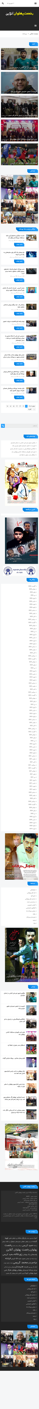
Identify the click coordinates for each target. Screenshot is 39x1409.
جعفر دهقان (24, 1242)
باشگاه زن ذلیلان (17, 1238)
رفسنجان (34, 1254)
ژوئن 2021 (33, 774)
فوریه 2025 (33, 641)
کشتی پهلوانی (15, 1273)
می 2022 (33, 741)
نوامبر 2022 (32, 723)
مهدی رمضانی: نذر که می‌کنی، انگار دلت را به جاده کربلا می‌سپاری (14, 1111)
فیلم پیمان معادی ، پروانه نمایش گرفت (14, 1058)
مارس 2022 (32, 747)
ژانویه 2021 (33, 789)
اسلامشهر (32, 1238)
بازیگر (24, 1238)
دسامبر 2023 (32, 683)
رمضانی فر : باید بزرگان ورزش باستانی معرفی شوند (14, 306)
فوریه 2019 (33, 829)
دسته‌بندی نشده (31, 902)
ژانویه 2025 (33, 644)
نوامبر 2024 (32, 650)
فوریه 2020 (33, 823)
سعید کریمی (8, 1254)
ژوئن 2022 (33, 738)
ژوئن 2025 (33, 629)
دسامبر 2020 (32, 792)
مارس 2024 (32, 674)
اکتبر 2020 (33, 798)
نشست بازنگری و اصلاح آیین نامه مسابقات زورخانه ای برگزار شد (15, 237)
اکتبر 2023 (33, 689)
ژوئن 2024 (33, 665)
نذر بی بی (31, 1267)
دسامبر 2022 (32, 720)
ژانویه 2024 (33, 680)
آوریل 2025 (33, 635)
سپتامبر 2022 (32, 729)
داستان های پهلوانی (30, 899)
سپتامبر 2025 (32, 619)
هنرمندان (19, 1266)
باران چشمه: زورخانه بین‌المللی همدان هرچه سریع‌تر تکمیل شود (13, 389)
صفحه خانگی (34, 34)
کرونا (26, 1273)
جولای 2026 (32, 589)
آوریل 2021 (33, 780)
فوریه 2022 (33, 750)
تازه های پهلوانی (31, 893)
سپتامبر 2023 (32, 692)
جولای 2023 (32, 698)
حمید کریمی (27, 1245)
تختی (10, 1238)
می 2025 (33, 632)
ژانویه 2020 (33, 826)
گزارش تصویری (32, 905)
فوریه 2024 (33, 677)
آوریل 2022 (33, 744)
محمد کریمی (20, 1262)
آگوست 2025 (32, 623)
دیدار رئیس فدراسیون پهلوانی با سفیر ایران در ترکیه (14, 1085)
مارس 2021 (32, 783)
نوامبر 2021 (32, 759)
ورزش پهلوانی (21, 1270)
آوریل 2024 (33, 671)
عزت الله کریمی (16, 1258)
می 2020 (33, 814)
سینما (35, 1259)
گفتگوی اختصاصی (31, 908)
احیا (35, 1238)
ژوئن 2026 (33, 592)
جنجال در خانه (10, 1241)
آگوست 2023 (32, 695)
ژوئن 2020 (33, 811)
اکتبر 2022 (33, 726)
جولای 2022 (32, 735)
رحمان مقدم (15, 1246)
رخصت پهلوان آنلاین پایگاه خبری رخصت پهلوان (19, 13)
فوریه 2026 (33, 604)
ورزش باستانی (7, 1267)
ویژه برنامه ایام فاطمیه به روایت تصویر (13, 321)
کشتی (19, 1273)
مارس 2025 (32, 638)
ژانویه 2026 (33, 607)
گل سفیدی (8, 1273)
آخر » (29, 409)
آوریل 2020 (33, 817)
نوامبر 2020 (32, 795)
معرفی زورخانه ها (31, 911)
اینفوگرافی (33, 890)
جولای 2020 (32, 808)
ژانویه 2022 (33, 753)
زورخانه (18, 1254)
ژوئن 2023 (33, 701)
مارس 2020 (32, 820)
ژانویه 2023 (33, 717)
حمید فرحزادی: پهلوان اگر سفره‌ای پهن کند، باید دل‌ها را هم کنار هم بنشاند (14, 1098)
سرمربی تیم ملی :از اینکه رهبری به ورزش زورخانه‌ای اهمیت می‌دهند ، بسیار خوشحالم (14, 338)
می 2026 (33, 595)
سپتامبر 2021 (32, 765)
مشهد (8, 1263)
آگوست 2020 (32, 805)
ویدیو (34, 920)
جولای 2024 (32, 662)
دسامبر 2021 (32, 756)
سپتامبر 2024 (32, 656)
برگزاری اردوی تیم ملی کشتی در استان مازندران (23, 443)
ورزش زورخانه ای (32, 1270)
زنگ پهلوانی (26, 1254)
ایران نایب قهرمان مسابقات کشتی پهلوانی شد (24, 452)
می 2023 (33, 704)
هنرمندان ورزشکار (31, 917)
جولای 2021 (32, 771)
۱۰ (7, 406)
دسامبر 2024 (32, 647)
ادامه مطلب (19, 245)
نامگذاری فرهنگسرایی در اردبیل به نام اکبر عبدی (23, 449)
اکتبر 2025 (33, 617)
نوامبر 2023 (32, 686)
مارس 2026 (32, 601)
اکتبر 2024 (33, 653)
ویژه (35, 923)
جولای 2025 (32, 626)
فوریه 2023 (33, 714)
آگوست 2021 (32, 768)
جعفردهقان (18, 1242)
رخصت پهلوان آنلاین (18, 1249)
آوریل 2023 (33, 707)
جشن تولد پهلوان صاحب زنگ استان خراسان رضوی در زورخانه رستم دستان (13, 356)
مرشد (11, 1263)
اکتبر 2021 (33, 762)
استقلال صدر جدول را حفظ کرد (27, 455)
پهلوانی (31, 1273)
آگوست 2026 (32, 586)
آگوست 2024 (32, 659)
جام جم (30, 1242)
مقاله (34, 914)
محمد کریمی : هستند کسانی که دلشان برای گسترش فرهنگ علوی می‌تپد (13, 289)
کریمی (23, 1273)
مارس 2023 (32, 710)
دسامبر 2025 (32, 610)
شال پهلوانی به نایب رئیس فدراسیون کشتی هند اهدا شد (14, 1072)
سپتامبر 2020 (32, 801)
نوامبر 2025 (32, 613)
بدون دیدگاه (11, 240)
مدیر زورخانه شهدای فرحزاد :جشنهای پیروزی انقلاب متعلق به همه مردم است (14, 271)
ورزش (12, 1267)
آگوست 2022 (32, 732)
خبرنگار (20, 1246)
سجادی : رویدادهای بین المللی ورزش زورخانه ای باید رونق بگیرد (13, 373)
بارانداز (27, 1238)
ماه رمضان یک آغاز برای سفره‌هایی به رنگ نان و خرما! (14, 253)
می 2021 (33, 777)
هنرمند (26, 1267)
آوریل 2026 (33, 598)
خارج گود (33, 896)
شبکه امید (32, 1259)
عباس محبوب (25, 1259)
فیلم (29, 1263)
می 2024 (33, 668)
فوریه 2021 (33, 786)
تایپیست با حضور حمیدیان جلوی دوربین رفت (24, 446)
